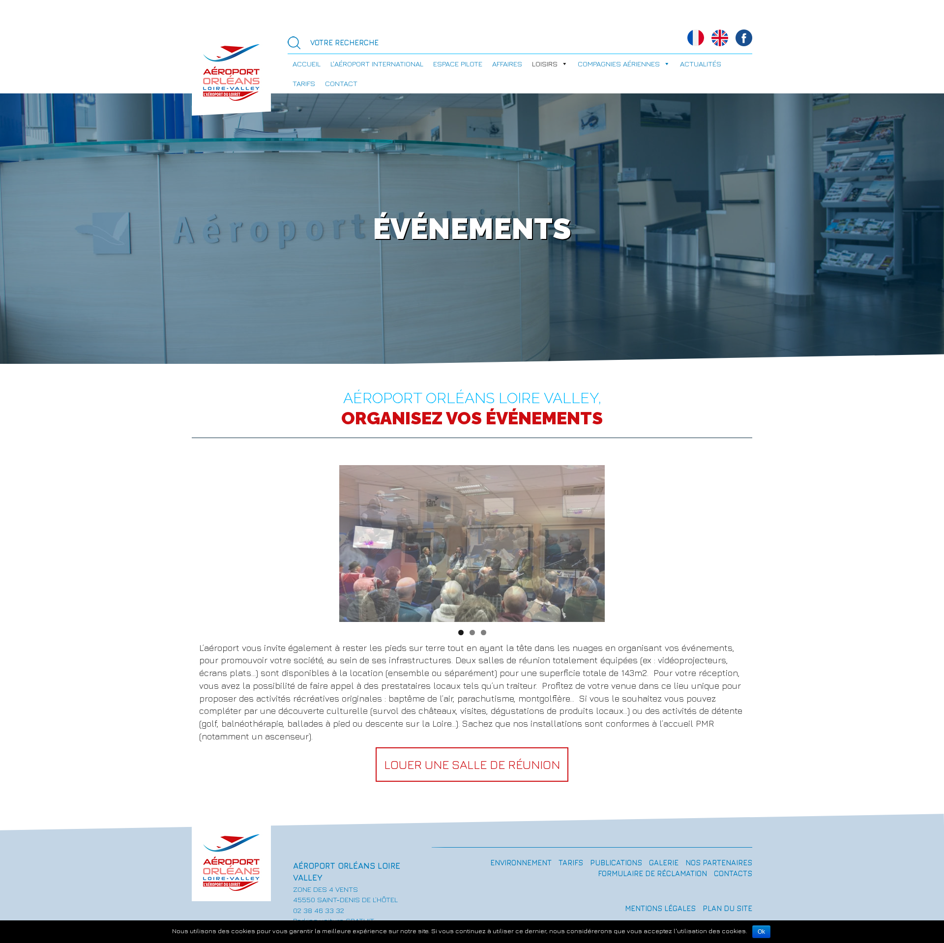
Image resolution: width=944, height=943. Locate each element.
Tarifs (304, 83)
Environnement (521, 862)
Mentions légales (660, 908)
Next (592, 540)
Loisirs (545, 63)
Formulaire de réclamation (652, 873)
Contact (341, 83)
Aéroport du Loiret (231, 71)
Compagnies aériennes (619, 63)
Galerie (663, 862)
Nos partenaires (718, 862)
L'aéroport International (376, 63)
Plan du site (727, 908)
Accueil (307, 63)
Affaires (507, 63)
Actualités (700, 63)
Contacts (733, 873)
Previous (351, 540)
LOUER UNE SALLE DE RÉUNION (472, 764)
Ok (761, 931)
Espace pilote (457, 63)
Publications (616, 862)
